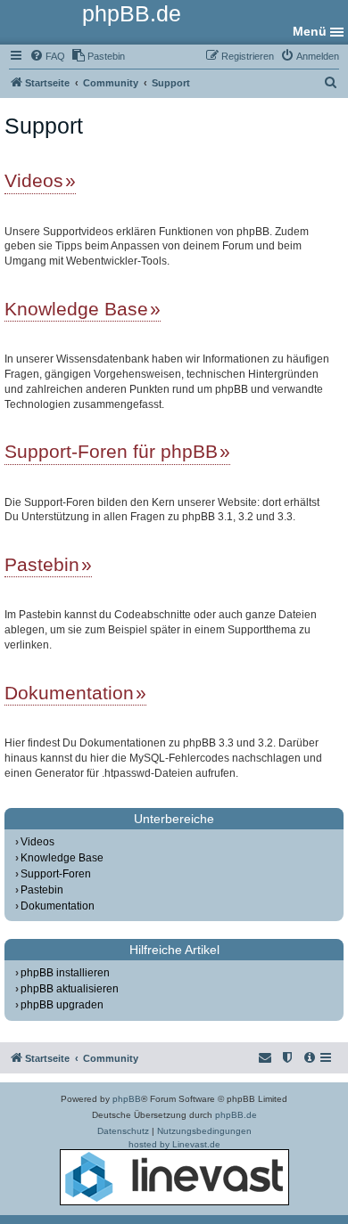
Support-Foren (56, 874)
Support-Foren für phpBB (111, 451)
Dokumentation (69, 692)
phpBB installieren (65, 973)
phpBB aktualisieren (70, 989)
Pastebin (41, 564)
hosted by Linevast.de (174, 1144)
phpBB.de (236, 1115)
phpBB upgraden (62, 1005)
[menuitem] (47, 56)
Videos (33, 180)
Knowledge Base (76, 308)
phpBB (126, 1099)
